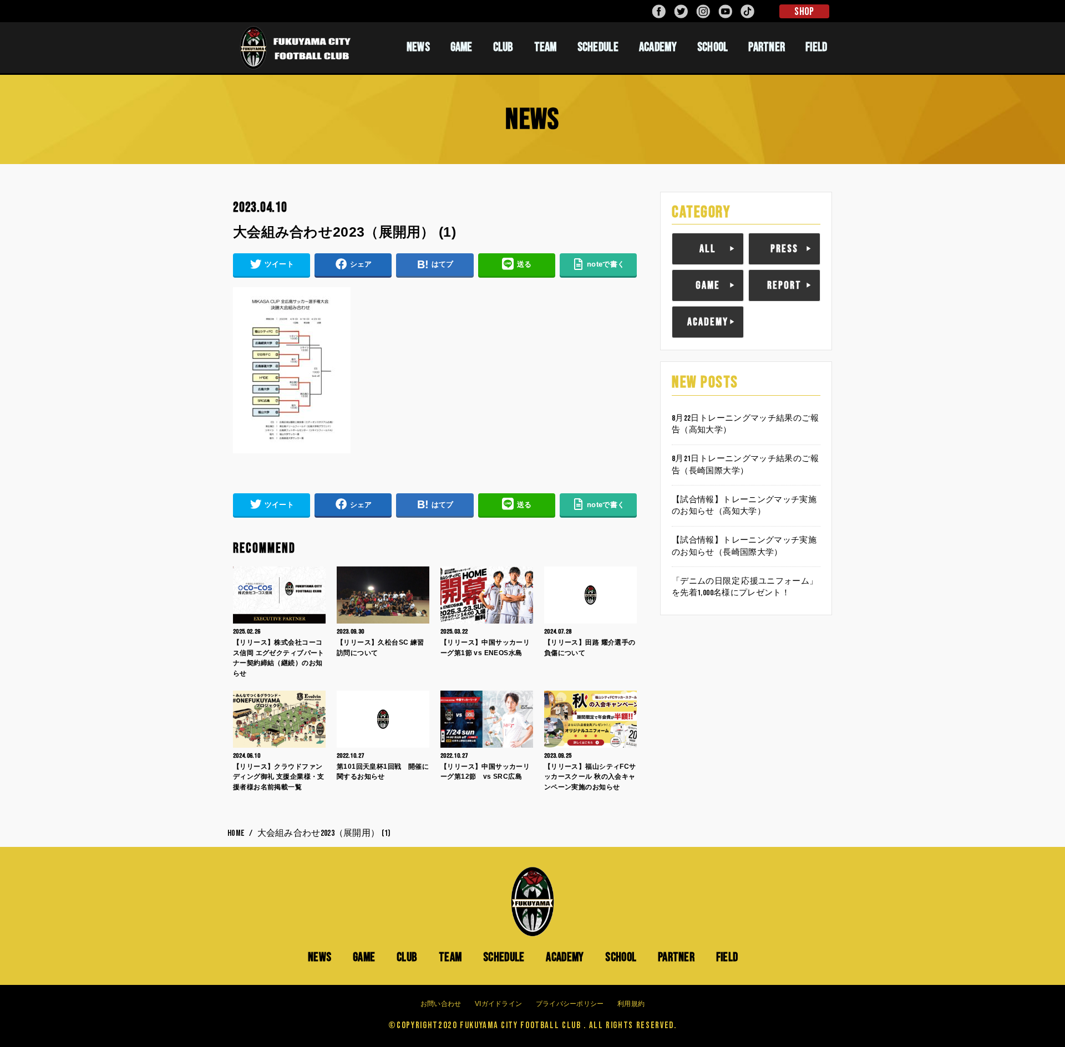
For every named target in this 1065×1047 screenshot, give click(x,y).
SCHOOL (712, 47)
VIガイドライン (498, 1004)
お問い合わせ (441, 1004)
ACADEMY (658, 47)
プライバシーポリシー (570, 1004)
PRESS (784, 249)
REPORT (784, 285)
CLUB (503, 47)
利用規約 (631, 1004)
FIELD (816, 47)
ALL (707, 249)
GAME (461, 47)
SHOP (804, 11)
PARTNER (766, 47)
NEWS (418, 47)
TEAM (545, 47)
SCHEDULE (597, 47)
